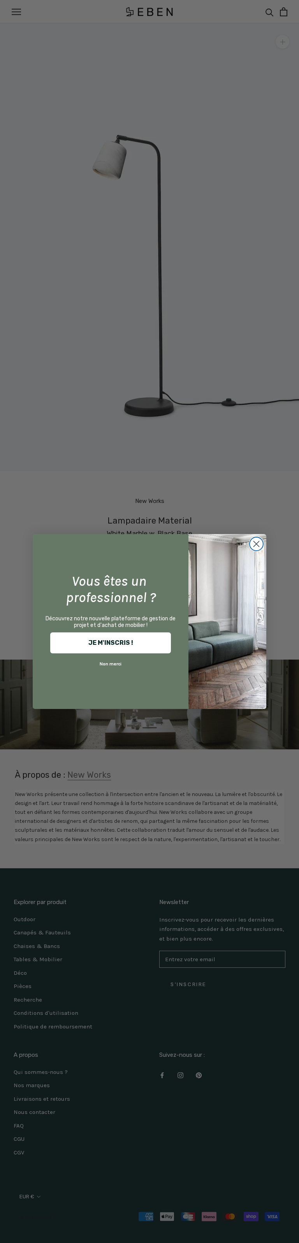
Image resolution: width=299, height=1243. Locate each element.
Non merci (110, 664)
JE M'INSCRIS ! (110, 642)
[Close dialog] (256, 544)
